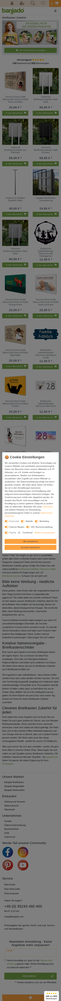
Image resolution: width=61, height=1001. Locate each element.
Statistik (29, 521)
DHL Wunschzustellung (42, 527)
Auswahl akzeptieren (30, 547)
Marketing (44, 521)
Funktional (27, 532)
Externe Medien (16, 527)
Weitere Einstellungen (44, 532)
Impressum (47, 506)
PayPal (12, 532)
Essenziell (14, 521)
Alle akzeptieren (30, 541)
